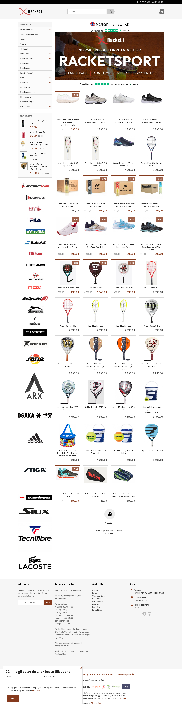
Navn (9, 676)
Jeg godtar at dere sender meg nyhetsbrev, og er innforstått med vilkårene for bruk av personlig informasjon (41, 689)
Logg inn (96, 607)
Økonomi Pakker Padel (29, 34)
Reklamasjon (97, 601)
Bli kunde (96, 593)
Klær (22, 77)
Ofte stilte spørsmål (125, 674)
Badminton (24, 44)
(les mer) (36, 690)
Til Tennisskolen (27, 96)
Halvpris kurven (26, 29)
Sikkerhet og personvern (88, 674)
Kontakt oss (97, 609)
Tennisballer (25, 63)
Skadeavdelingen (27, 101)
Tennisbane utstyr (27, 92)
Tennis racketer (26, 58)
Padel (22, 39)
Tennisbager (25, 68)
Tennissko (24, 82)
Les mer (123, 698)
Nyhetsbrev (107, 674)
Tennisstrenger (26, 72)
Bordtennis (24, 53)
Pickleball (24, 48)
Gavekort (96, 604)
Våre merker (25, 106)
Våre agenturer (98, 595)
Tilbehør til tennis (27, 87)
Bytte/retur (96, 598)
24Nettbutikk (96, 703)
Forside (95, 590)
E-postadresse (50, 676)
